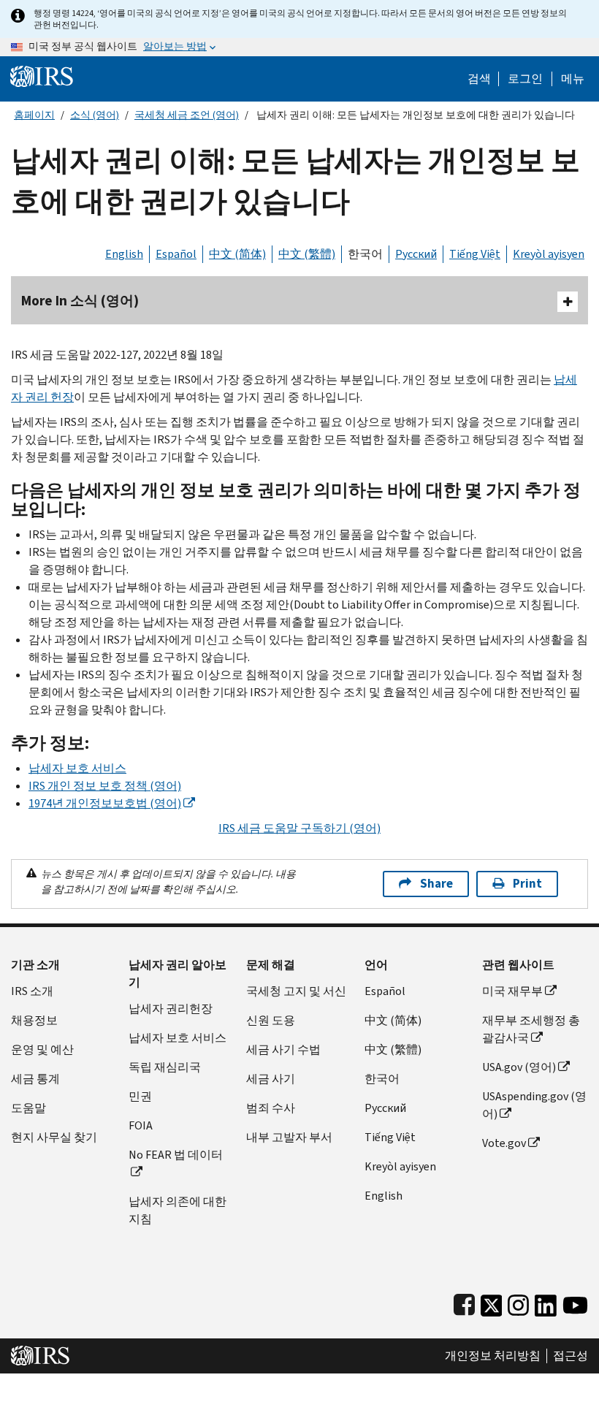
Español (176, 254)
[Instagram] (518, 1302)
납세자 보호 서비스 (77, 768)
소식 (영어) (94, 115)
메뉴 (572, 79)
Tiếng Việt (474, 254)
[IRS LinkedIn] (546, 1302)
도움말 (28, 1108)
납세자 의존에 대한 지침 (177, 1210)
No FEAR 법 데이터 (176, 1154)
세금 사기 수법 (283, 1049)
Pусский (385, 1108)
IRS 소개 (32, 991)
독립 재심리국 (165, 1067)
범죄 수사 (270, 1108)
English (124, 254)
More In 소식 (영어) (80, 300)
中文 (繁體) (306, 254)
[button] (525, 79)
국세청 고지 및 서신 (296, 991)
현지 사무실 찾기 (54, 1137)
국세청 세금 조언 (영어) (186, 115)
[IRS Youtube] (575, 1302)
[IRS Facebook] (464, 1302)
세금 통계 (35, 1078)
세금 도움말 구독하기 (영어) (299, 828)
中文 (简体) (237, 254)
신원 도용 (270, 1020)
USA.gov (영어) (519, 1067)
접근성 (570, 1356)
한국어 (365, 254)
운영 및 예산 (42, 1049)
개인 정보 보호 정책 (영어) (104, 785)
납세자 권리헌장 (171, 1008)
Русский (416, 254)
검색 (479, 79)
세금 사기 (270, 1078)
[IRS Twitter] (492, 1302)
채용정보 (34, 1020)
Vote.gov (504, 1143)
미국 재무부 (512, 991)
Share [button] (436, 883)
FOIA (141, 1125)
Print (527, 883)
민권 (140, 1096)
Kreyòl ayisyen (548, 254)
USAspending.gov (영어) (534, 1105)
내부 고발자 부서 (289, 1137)
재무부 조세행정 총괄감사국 (531, 1029)
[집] (41, 75)
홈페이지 (34, 115)
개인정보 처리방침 (493, 1356)
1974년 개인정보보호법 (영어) (104, 803)
